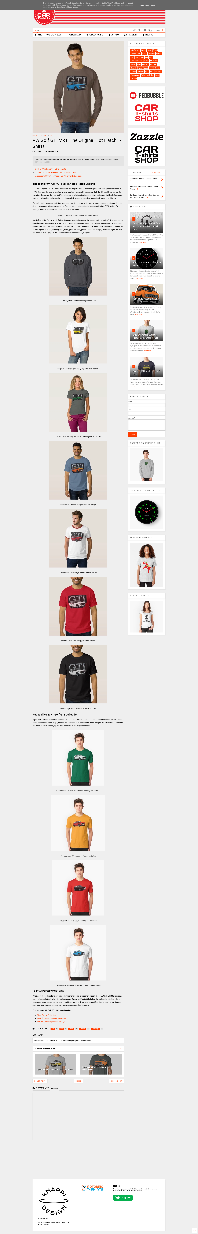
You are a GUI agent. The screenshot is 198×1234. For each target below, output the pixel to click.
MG (146, 57)
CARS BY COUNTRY (95, 35)
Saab (146, 68)
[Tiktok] (134, 30)
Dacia (144, 54)
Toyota (133, 71)
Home (35, 135)
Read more (142, 242)
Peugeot (145, 64)
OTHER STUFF (131, 35)
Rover (140, 68)
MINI (151, 57)
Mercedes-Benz (136, 61)
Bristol (155, 50)
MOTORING (114, 35)
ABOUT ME (148, 35)
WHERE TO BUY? (54, 35)
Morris (146, 61)
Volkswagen (135, 75)
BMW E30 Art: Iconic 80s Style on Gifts (50, 169)
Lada (142, 57)
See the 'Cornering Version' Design (51, 1021)
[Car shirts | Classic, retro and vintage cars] (99, 25)
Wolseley (150, 75)
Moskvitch (154, 61)
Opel (139, 64)
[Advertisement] (99, 1160)
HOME (39, 35)
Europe (43, 135)
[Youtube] (145, 30)
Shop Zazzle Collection (46, 1015)
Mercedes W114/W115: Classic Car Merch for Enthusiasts (58, 176)
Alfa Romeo (135, 50)
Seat (151, 68)
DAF (139, 54)
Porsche (153, 64)
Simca (157, 68)
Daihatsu (151, 54)
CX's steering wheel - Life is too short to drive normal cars (146, 226)
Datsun (158, 54)
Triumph (141, 71)
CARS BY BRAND (74, 35)
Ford (136, 57)
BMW (149, 50)
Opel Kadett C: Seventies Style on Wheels (55, 1070)
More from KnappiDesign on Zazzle (51, 1018)
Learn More (144, 5)
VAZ (151, 71)
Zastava (134, 79)
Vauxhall (158, 71)
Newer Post (40, 1081)
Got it (153, 5)
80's (52, 135)
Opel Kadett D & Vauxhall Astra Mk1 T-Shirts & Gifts (55, 172)
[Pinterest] (139, 30)
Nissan (133, 64)
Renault (133, 68)
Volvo (143, 75)
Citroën (133, 54)
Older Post (116, 1081)
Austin (143, 50)
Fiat (132, 57)
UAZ (146, 71)
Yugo (157, 75)
